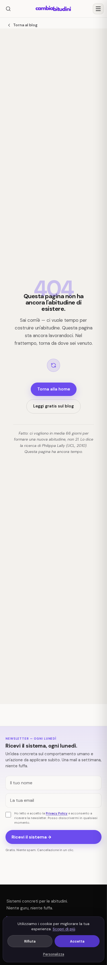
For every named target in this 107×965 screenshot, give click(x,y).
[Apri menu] (98, 8)
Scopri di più (64, 929)
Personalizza (53, 954)
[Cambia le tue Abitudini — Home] (53, 8)
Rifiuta (30, 941)
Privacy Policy (56, 813)
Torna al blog (25, 24)
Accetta (77, 941)
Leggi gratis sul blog (53, 406)
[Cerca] (8, 9)
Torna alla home (53, 389)
